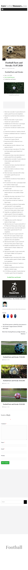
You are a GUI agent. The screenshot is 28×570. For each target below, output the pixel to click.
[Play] (4, 296)
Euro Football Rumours (9, 77)
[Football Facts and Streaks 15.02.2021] (14, 389)
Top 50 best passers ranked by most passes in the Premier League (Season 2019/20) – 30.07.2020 (14, 326)
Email (3, 449)
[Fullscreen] (23, 296)
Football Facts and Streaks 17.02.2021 (14, 357)
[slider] (13, 296)
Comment (3, 423)
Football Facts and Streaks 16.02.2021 (14, 381)
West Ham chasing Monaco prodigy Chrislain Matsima (13, 333)
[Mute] (21, 296)
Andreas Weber (12, 68)
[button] (14, 289)
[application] (14, 289)
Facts (4, 59)
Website (3, 455)
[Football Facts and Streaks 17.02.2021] (14, 342)
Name (3, 442)
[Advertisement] (14, 25)
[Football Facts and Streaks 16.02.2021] (14, 365)
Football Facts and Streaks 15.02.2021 (14, 404)
